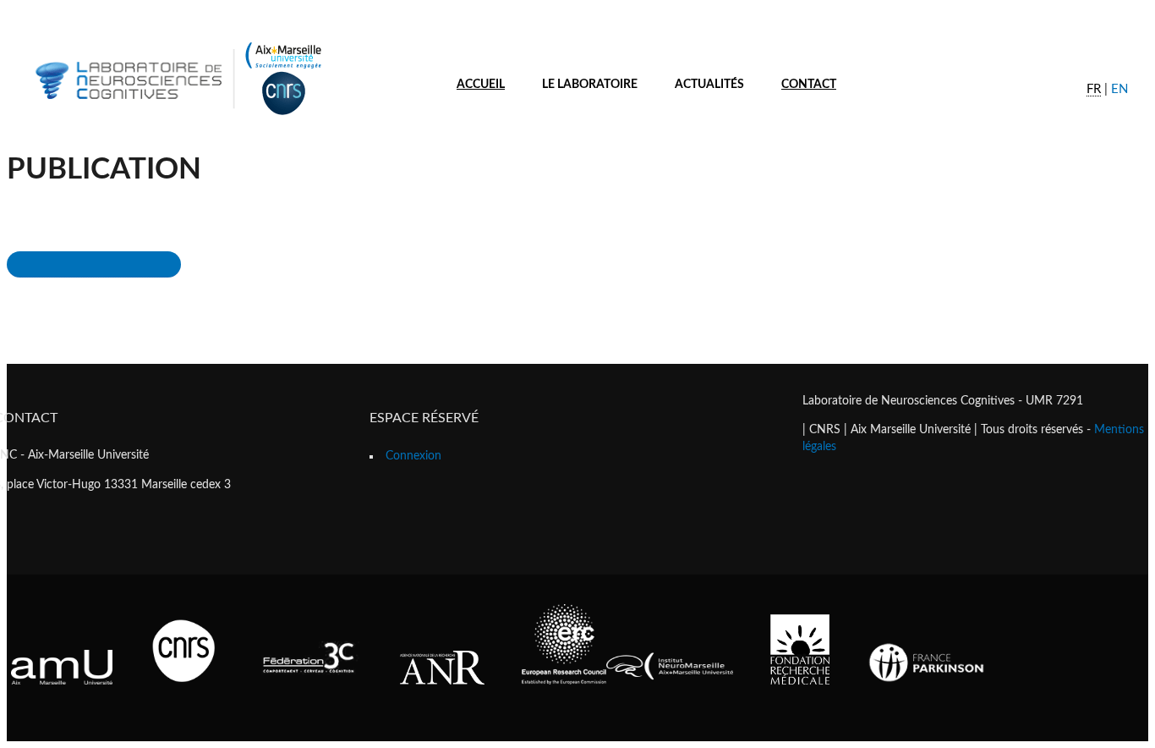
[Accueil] (176, 117)
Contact (808, 85)
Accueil (481, 85)
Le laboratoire (590, 85)
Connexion (413, 456)
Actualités (709, 85)
